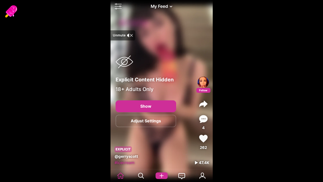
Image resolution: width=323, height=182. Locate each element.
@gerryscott (126, 156)
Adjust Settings (146, 120)
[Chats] (182, 175)
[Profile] (203, 82)
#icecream (124, 162)
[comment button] (203, 119)
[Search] (141, 175)
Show (145, 106)
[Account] (202, 175)
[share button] (203, 104)
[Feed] (121, 175)
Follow (203, 90)
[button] (117, 6)
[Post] (161, 175)
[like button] (203, 139)
